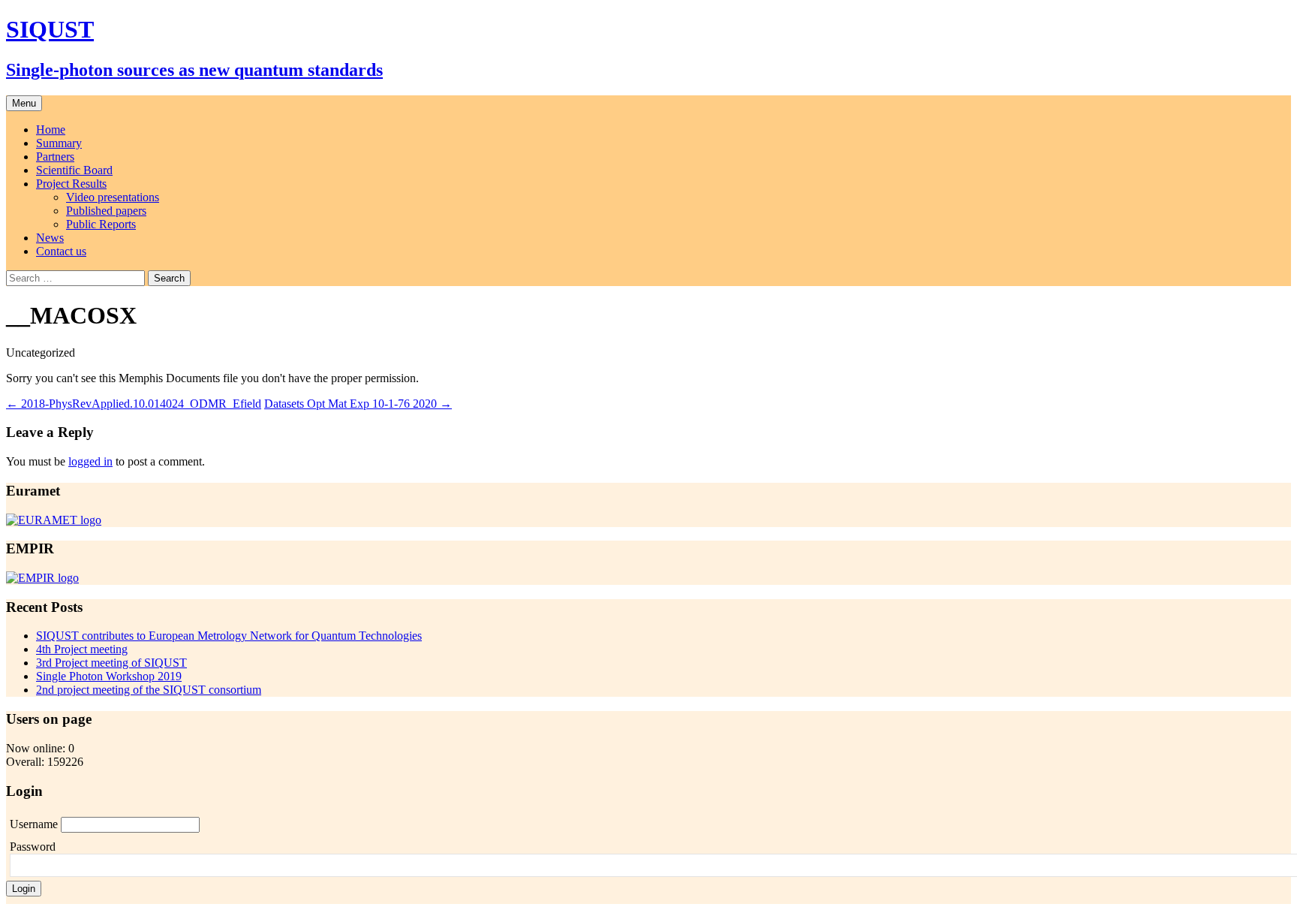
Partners (55, 156)
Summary (59, 143)
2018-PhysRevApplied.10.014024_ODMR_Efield (133, 403)
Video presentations (112, 197)
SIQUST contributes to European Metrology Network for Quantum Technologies (229, 635)
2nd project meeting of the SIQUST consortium (148, 689)
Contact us (61, 251)
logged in (90, 461)
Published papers (106, 210)
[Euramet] (53, 520)
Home (50, 129)
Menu (24, 103)
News (50, 237)
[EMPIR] (42, 577)
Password (33, 846)
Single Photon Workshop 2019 (109, 676)
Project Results (71, 183)
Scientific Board (74, 170)
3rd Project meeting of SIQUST (111, 662)
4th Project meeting (82, 649)
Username (35, 824)
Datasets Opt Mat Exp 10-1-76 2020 (358, 403)
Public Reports (101, 224)
